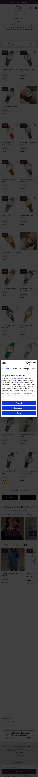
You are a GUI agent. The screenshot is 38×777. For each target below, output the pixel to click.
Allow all (19, 403)
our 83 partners (15, 379)
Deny (19, 413)
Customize (18, 408)
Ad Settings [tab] (24, 369)
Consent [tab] (5, 369)
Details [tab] (14, 369)
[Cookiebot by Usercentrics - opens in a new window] (27, 363)
